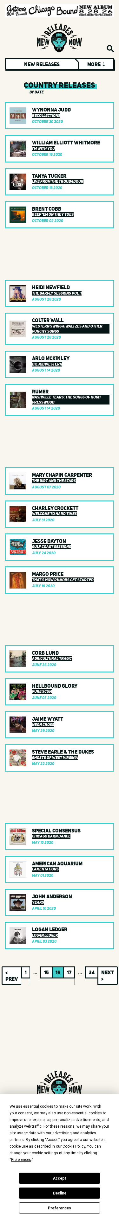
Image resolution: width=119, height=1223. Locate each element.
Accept (59, 1178)
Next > (107, 975)
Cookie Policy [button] (74, 1146)
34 (92, 972)
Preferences (59, 1208)
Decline (59, 1193)
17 (69, 972)
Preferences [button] (21, 1159)
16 (58, 972)
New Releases (42, 64)
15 (46, 972)
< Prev (11, 975)
